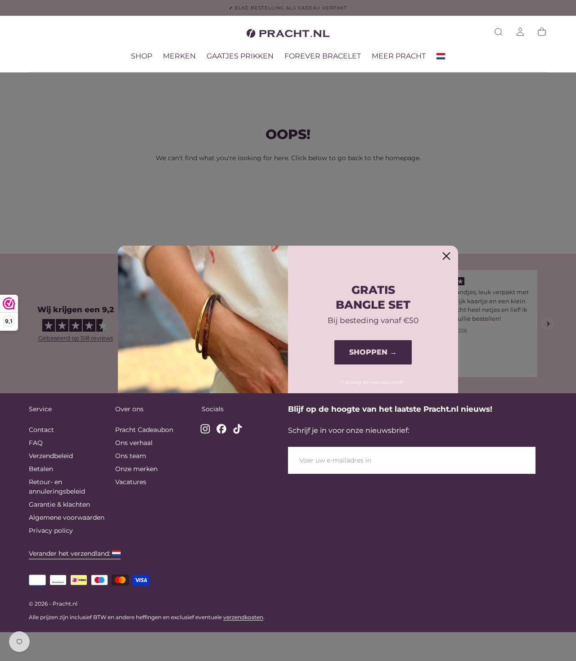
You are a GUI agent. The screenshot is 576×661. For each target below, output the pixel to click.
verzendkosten (243, 617)
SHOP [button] (141, 56)
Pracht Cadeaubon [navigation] (144, 430)
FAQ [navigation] (36, 443)
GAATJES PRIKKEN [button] (240, 56)
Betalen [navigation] (41, 469)
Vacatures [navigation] (130, 482)
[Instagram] (205, 429)
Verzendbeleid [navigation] (51, 456)
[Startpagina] (288, 35)
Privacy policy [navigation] (51, 530)
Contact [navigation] (41, 430)
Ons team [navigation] (130, 456)
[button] (498, 32)
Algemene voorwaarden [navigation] (66, 517)
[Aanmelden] (520, 32)
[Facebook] (221, 429)
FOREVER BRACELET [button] (322, 56)
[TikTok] (238, 429)
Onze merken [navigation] (136, 469)
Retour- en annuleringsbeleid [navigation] (57, 486)
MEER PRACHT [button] (399, 56)
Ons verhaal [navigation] (134, 443)
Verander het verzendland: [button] (69, 553)
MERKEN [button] (179, 56)
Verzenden (502, 460)
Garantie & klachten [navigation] (59, 504)
